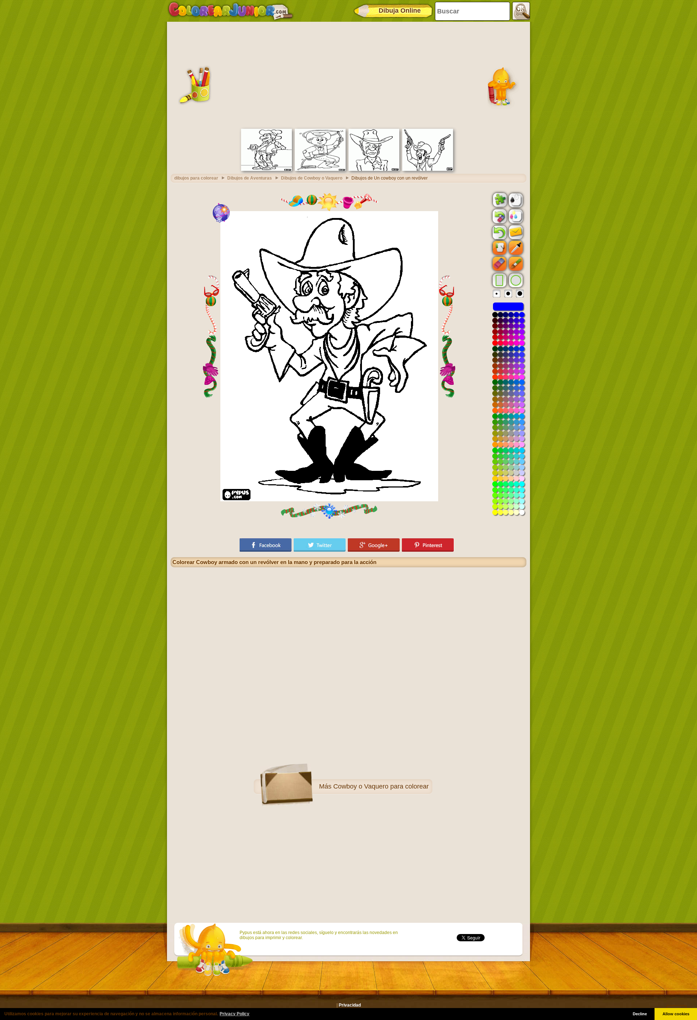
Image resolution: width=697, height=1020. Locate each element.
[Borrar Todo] (499, 216)
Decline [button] (640, 1014)
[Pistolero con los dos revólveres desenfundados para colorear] (427, 169)
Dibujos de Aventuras (249, 178)
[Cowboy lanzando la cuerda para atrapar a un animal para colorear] (320, 169)
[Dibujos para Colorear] (230, 11)
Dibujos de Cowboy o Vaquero (311, 178)
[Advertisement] (348, 74)
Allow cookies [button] (676, 1014)
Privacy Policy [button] (234, 1013)
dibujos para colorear (196, 178)
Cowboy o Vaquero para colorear (381, 786)
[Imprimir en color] (515, 216)
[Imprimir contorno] (515, 199)
